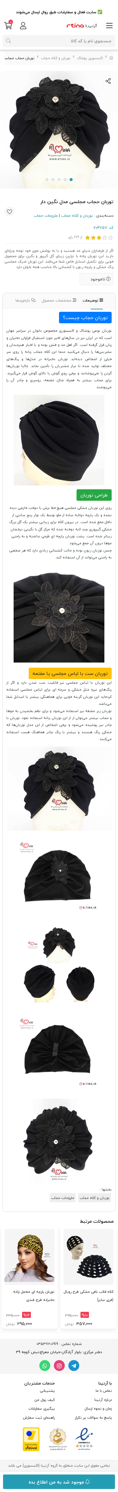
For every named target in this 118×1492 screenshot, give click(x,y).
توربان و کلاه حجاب (55, 58)
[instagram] (59, 1365)
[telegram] (73, 1365)
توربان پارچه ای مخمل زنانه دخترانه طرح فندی (33, 1296)
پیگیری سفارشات (41, 1408)
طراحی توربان (94, 495)
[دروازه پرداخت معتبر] (31, 1438)
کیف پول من (44, 1400)
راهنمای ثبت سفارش (39, 1417)
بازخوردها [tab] (23, 300)
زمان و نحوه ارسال (98, 1408)
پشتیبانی (47, 1391)
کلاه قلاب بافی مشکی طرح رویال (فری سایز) (88, 1296)
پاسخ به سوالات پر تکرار (93, 1417)
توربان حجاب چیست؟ (85, 317)
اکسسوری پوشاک (90, 58)
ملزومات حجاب (46, 215)
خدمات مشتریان (39, 1383)
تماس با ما (104, 1391)
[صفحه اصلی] (111, 58)
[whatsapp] (44, 1365)
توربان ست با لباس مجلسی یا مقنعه (70, 673)
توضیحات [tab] (91, 300)
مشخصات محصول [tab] (57, 300)
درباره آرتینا (103, 1400)
